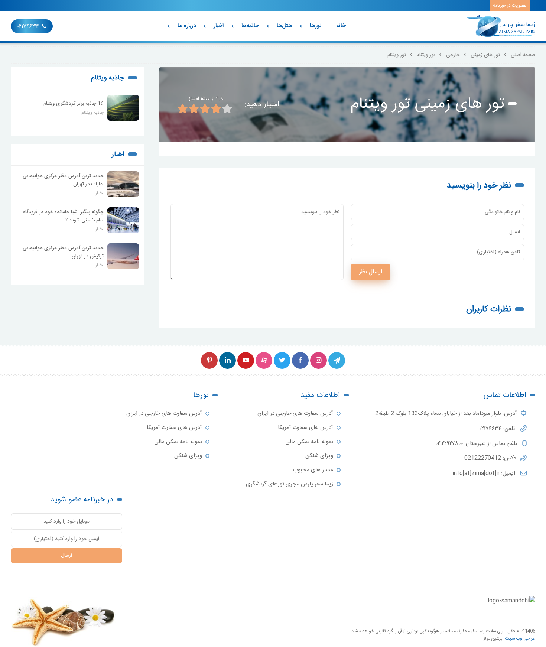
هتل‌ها (284, 25)
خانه (341, 25)
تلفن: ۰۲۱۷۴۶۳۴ (498, 428)
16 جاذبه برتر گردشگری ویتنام (73, 104)
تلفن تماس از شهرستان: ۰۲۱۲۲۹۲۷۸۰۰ (477, 443)
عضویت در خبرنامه (509, 5)
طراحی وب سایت (520, 638)
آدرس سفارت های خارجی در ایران (295, 413)
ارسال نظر (370, 272)
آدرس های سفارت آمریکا (305, 427)
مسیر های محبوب (313, 470)
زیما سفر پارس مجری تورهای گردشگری (289, 484)
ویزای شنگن (319, 456)
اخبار (219, 25)
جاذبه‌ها (250, 25)
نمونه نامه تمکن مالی (309, 441)
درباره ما (187, 25)
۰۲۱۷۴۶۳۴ (28, 26)
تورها (315, 25)
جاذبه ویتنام (107, 78)
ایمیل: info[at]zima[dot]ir (484, 473)
